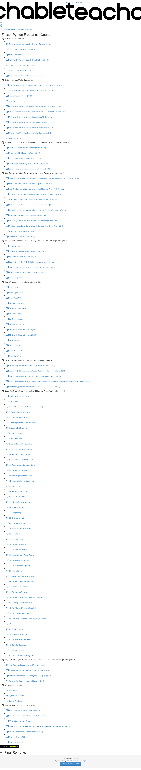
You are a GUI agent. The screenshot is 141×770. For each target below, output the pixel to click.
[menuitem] (1, 26)
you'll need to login (79, 761)
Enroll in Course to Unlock (70, 764)
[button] (1, 23)
